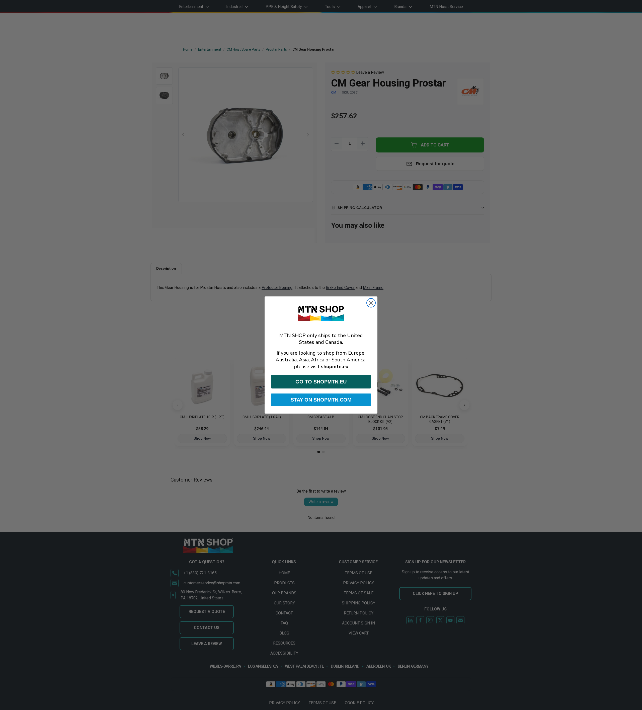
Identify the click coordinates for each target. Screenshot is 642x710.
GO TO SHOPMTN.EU (321, 381)
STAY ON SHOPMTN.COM (321, 400)
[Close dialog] (371, 302)
